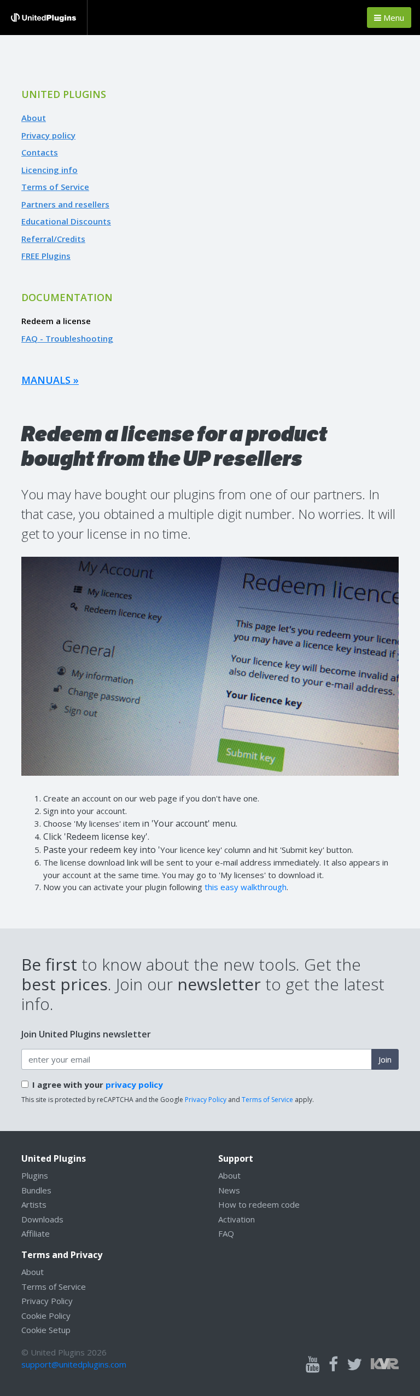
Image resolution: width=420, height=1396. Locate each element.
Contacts (39, 152)
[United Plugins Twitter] (354, 1365)
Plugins (34, 1175)
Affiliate (35, 1233)
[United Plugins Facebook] (333, 1365)
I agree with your (97, 1084)
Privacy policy (48, 135)
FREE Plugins (46, 255)
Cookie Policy (46, 1315)
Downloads (42, 1219)
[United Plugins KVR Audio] (385, 1363)
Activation (236, 1219)
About (33, 117)
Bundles (36, 1190)
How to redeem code (259, 1204)
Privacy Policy (205, 1099)
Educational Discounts (66, 221)
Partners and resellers (65, 204)
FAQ (226, 1233)
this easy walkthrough (246, 886)
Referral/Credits (53, 238)
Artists (33, 1204)
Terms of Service (55, 186)
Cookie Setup (46, 1329)
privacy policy (134, 1084)
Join (385, 1059)
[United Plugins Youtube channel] (313, 1365)
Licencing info (49, 169)
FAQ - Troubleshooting (67, 338)
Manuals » (50, 380)
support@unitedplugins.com (73, 1364)
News (229, 1190)
